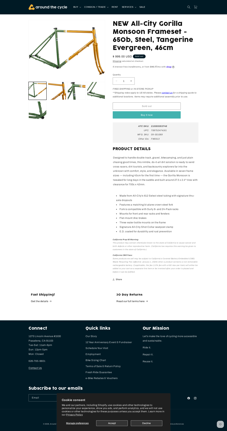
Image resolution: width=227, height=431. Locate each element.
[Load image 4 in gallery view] (96, 91)
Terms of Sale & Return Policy (103, 366)
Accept (112, 423)
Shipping (117, 61)
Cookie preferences (175, 424)
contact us (167, 93)
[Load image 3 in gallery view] (77, 91)
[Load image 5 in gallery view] (37, 110)
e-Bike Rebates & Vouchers (102, 378)
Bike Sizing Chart (96, 360)
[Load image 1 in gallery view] (37, 91)
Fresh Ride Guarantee (99, 372)
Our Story (91, 336)
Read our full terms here (130, 301)
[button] (76, 7)
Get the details (39, 301)
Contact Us (35, 368)
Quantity (117, 75)
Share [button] (119, 279)
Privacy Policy (74, 414)
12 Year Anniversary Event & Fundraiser (109, 342)
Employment (93, 354)
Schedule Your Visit (97, 348)
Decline (146, 423)
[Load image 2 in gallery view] (57, 91)
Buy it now (147, 115)
